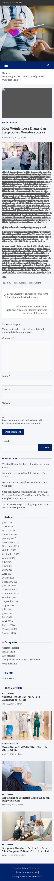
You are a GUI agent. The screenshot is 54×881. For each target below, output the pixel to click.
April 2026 (7, 526)
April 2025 (7, 574)
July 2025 (6, 562)
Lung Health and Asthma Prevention (21, 659)
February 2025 (9, 581)
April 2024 (7, 621)
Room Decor (8, 678)
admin (23, 137)
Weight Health (9, 122)
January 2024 (9, 633)
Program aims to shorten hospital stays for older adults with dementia (27, 295)
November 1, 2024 (10, 137)
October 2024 (9, 597)
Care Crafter (34, 868)
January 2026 (9, 538)
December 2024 (10, 589)
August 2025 (8, 558)
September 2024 (10, 601)
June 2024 (7, 613)
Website (6, 403)
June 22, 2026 (8, 703)
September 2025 (10, 554)
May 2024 (7, 617)
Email (6, 389)
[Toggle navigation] (6, 65)
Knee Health (8, 655)
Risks (31, 282)
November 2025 (10, 546)
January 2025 (9, 585)
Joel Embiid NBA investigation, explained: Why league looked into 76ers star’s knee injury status (26, 310)
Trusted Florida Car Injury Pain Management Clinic (21, 698)
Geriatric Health (10, 648)
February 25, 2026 (10, 855)
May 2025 (7, 570)
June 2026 (7, 522)
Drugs (10, 282)
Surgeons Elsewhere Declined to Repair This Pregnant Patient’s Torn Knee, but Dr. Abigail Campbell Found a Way (25, 495)
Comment (8, 338)
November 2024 (10, 593)
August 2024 (8, 605)
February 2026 (9, 534)
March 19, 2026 (8, 804)
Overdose (23, 282)
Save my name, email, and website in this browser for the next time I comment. (23, 422)
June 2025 (7, 566)
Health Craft (8, 651)
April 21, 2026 (8, 754)
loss (15, 282)
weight (37, 282)
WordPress (37, 876)
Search (6, 441)
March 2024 (8, 625)
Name (6, 376)
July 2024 (7, 609)
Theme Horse (31, 872)
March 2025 (8, 577)
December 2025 (10, 542)
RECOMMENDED (13, 688)
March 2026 (8, 530)
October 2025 (9, 550)
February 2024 (9, 629)
